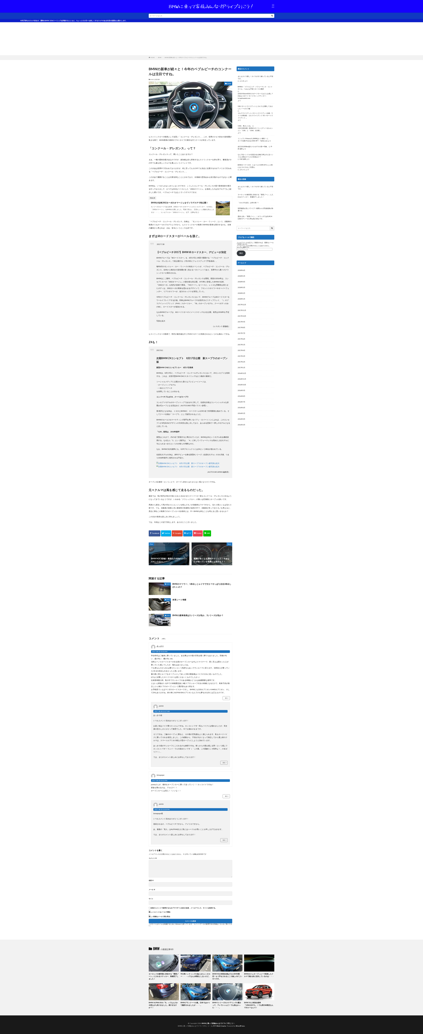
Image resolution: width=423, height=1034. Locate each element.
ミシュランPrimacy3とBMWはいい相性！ (252, 138)
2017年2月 (241, 362)
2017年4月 (241, 350)
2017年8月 (241, 327)
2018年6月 (241, 270)
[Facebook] (154, 533)
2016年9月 (241, 390)
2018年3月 (241, 287)
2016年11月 (242, 379)
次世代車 (157, 79)
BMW (159, 57)
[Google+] (177, 533)
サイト (151, 898)
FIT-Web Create (219, 1026)
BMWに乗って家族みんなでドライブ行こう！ (218, 1023)
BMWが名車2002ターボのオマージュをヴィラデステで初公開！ (179, 202)
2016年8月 (241, 396)
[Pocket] (198, 533)
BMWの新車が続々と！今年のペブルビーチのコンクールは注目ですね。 (186, 57)
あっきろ (160, 646)
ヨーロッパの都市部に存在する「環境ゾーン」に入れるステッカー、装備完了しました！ (255, 196)
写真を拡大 (215, 463)
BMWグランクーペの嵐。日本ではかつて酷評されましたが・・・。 (195, 1004)
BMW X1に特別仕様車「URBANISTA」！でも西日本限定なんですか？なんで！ (258, 1005)
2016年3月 (241, 425)
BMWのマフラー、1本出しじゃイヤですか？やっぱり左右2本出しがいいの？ (201, 585)
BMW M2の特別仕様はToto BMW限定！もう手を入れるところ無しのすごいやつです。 (227, 976)
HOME (153, 57)
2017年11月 (242, 310)
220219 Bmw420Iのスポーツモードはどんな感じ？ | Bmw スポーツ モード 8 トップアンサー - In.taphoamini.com (255, 96)
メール (152, 889)
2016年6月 (241, 407)
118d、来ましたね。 (245, 126)
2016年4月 (241, 419)
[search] (272, 16)
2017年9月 (241, 322)
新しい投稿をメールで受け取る (159, 916)
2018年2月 (241, 293)
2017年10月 (242, 316)
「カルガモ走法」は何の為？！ (248, 203)
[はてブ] (187, 533)
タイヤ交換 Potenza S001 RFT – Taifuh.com (253, 141)
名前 (151, 880)
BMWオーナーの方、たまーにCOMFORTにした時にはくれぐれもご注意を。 (255, 166)
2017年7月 (241, 333)
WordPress (240, 1026)
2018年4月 (241, 282)
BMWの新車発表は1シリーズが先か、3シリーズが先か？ (197, 615)
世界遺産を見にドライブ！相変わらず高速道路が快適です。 (255, 209)
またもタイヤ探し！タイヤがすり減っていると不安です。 (255, 77)
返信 (226, 698)
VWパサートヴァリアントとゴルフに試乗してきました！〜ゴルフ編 (255, 107)
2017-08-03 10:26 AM (159, 651)
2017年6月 (241, 339)
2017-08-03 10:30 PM (162, 809)
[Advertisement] (211, 38)
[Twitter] (166, 533)
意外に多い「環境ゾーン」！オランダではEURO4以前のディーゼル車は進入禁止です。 (255, 217)
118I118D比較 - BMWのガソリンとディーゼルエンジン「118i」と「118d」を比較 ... (255, 129)
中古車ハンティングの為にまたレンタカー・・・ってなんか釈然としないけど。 (195, 975)
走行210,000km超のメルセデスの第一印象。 (253, 146)
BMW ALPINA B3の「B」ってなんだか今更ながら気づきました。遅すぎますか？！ (163, 1005)
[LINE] (207, 533)
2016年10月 (242, 385)
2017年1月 (241, 367)
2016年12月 (242, 373)
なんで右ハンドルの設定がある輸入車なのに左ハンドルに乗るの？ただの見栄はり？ (255, 156)
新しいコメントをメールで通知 (159, 912)
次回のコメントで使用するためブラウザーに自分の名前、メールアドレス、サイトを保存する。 (183, 908)
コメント (153, 858)
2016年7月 (241, 402)
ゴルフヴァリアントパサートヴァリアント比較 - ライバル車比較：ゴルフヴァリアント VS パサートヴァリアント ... (255, 115)
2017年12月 (242, 305)
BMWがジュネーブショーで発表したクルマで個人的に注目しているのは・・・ (259, 975)
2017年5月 (241, 345)
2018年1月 (241, 299)
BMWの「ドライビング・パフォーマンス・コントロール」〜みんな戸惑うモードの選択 (255, 88)
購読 (241, 253)
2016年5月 (241, 413)
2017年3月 (241, 356)
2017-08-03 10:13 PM (159, 780)
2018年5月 (241, 276)
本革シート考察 (179, 599)
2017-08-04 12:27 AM (162, 711)
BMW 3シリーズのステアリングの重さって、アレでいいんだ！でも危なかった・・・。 (226, 1005)
